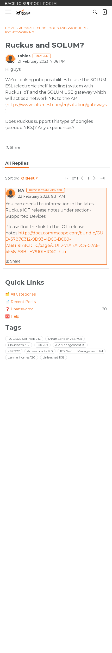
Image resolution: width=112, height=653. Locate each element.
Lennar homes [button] (21, 357)
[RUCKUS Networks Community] (23, 12)
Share (12, 148)
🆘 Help (12, 316)
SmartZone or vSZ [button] (65, 339)
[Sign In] (104, 12)
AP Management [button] (70, 345)
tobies (24, 56)
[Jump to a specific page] (102, 178)
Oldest (28, 178)
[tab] (17, 163)
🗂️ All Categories (20, 294)
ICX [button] (42, 345)
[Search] (95, 12)
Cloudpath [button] (18, 345)
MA (21, 190)
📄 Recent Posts (20, 301)
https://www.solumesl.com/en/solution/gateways (57, 104)
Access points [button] (40, 351)
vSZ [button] (14, 351)
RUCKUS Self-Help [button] (24, 339)
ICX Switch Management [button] (81, 351)
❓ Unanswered (56, 309)
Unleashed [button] (53, 357)
